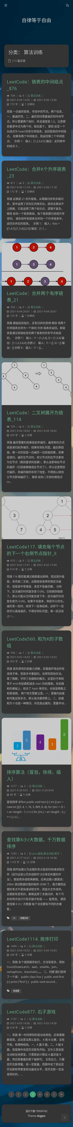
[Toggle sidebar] (6, 5)
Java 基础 (37, 853)
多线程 (16, 990)
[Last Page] (61, 1094)
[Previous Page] (11, 1094)
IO (14, 918)
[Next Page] (54, 1094)
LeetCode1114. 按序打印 (32, 939)
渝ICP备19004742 (36, 1111)
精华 (56, 853)
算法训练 (36, 95)
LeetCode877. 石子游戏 (31, 1012)
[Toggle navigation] (67, 5)
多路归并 (24, 918)
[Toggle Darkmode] (64, 1117)
